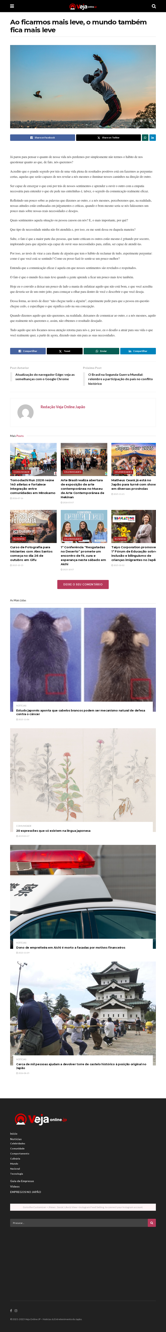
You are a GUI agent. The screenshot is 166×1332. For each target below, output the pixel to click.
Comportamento (19, 1153)
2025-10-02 (119, 565)
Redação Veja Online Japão (63, 407)
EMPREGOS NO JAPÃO (25, 1192)
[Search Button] (154, 6)
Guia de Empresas (22, 1181)
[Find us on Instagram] (16, 1310)
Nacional (15, 1168)
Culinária (15, 1158)
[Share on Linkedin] (152, 137)
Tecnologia (16, 1173)
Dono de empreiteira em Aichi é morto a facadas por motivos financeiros (70, 947)
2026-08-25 (23, 1073)
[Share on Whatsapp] (145, 137)
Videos (15, 1186)
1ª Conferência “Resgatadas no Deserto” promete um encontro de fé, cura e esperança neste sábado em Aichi (83, 555)
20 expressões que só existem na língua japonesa (53, 831)
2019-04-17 (23, 836)
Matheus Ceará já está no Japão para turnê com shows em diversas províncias (134, 484)
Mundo (14, 1163)
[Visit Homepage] (83, 6)
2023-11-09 (23, 952)
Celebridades (72, 472)
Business (19, 539)
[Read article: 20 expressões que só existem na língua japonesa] (83, 780)
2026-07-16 (17, 498)
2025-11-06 (23, 719)
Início (13, 1133)
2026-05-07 (68, 502)
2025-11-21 (119, 494)
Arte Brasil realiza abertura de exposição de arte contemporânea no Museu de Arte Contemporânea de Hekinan (82, 488)
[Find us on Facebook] (11, 1310)
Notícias (21, 705)
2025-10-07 (68, 569)
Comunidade (22, 472)
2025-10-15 (17, 565)
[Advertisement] (83, 1258)
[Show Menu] (12, 6)
